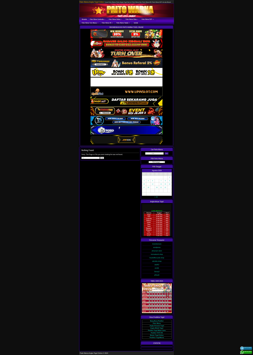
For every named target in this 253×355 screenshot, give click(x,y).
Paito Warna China (131, 19)
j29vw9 (156, 275)
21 (161, 187)
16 (169, 184)
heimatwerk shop (157, 254)
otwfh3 (156, 265)
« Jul (156, 197)
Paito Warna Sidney (115, 19)
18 (148, 187)
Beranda (84, 19)
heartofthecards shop (156, 258)
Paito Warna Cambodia (97, 19)
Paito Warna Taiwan (122, 23)
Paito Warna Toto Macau (89, 23)
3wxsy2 (157, 271)
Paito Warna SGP (147, 19)
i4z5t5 (157, 268)
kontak (136, 23)
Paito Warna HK (106, 23)
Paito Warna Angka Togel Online (91, 2)
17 (144, 187)
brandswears (156, 244)
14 (161, 184)
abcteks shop (156, 261)
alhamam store (157, 251)
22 (165, 187)
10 (144, 184)
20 (157, 187)
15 (165, 184)
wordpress (156, 247)
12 (152, 184)
